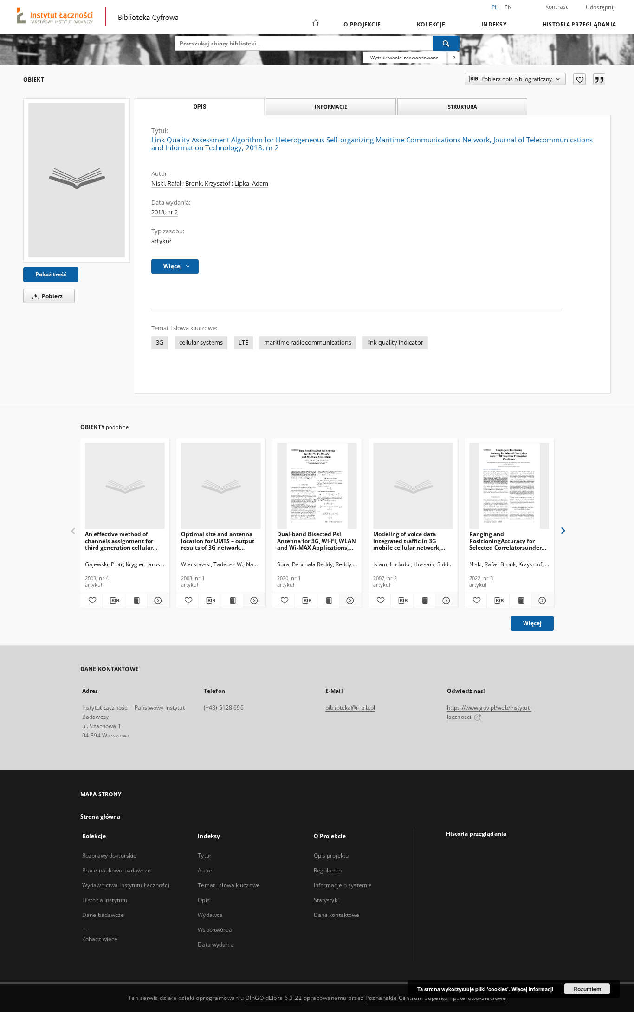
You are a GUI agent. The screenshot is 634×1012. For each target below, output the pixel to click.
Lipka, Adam (251, 183)
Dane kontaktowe (337, 915)
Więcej (532, 623)
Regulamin (328, 870)
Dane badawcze (103, 915)
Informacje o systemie (343, 885)
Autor (205, 870)
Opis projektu (331, 855)
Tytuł (204, 855)
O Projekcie (362, 24)
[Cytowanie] (599, 79)
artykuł (161, 241)
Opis (203, 900)
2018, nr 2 (164, 212)
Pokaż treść (50, 274)
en (508, 7)
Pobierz (51, 296)
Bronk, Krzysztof (207, 183)
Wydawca (210, 915)
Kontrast (556, 7)
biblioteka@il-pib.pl (350, 707)
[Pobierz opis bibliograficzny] (113, 601)
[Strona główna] (314, 24)
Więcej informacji (532, 989)
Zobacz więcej (100, 939)
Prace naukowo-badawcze (116, 870)
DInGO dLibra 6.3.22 (274, 998)
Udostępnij (600, 7)
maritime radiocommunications (307, 342)
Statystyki (326, 900)
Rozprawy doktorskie (109, 855)
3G (159, 342)
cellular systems (201, 342)
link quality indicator (395, 342)
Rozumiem (587, 989)
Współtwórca (215, 930)
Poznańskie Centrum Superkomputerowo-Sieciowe (435, 998)
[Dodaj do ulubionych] (579, 79)
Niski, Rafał (166, 183)
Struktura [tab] (462, 106)
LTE (243, 342)
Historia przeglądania (579, 24)
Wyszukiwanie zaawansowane (404, 57)
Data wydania (215, 944)
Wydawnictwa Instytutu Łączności (125, 885)
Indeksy (493, 24)
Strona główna (100, 816)
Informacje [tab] (331, 106)
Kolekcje (431, 24)
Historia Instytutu (104, 900)
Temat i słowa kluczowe (229, 885)
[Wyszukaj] (446, 43)
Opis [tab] (200, 106)
